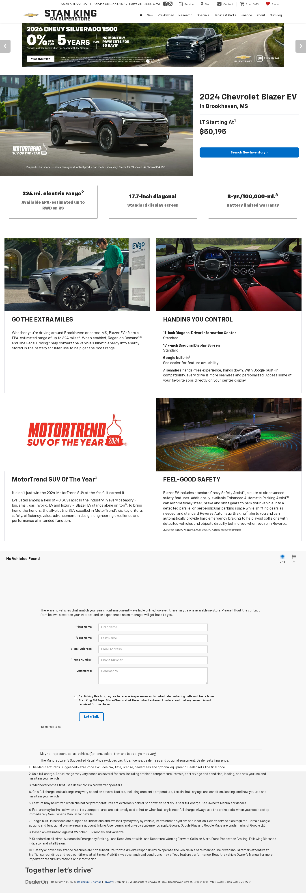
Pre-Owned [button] (166, 15)
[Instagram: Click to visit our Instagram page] (170, 4)
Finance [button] (246, 15)
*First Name (83, 627)
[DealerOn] (36, 881)
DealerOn (83, 882)
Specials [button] (203, 15)
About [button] (260, 15)
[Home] (141, 15)
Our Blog (276, 15)
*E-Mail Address (81, 649)
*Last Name (84, 638)
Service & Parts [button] (225, 15)
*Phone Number (81, 660)
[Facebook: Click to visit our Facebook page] (165, 4)
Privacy (108, 882)
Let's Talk (91, 716)
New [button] (150, 15)
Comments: (84, 671)
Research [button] (185, 15)
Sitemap (96, 882)
